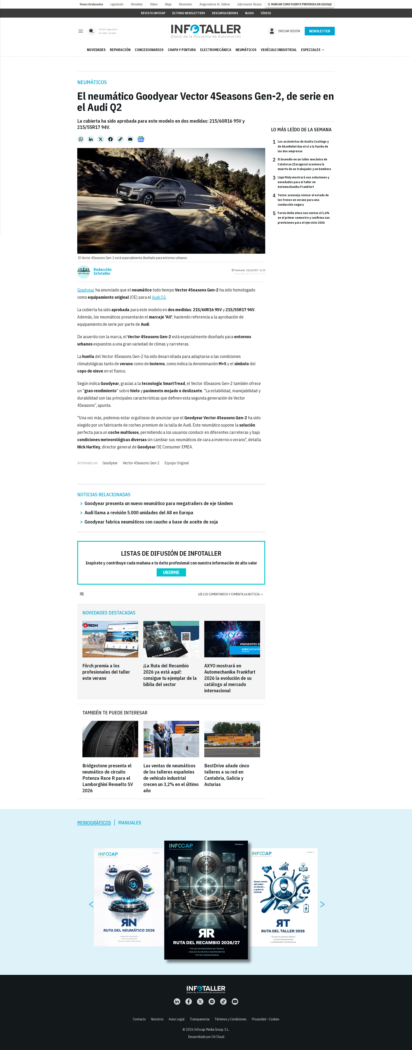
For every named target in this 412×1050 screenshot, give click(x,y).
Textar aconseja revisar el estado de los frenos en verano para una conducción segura (301, 200)
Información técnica (249, 4)
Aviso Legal (177, 1019)
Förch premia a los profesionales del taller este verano (106, 671)
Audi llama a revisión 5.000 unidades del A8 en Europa (139, 512)
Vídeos (154, 4)
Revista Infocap (153, 13)
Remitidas (137, 4)
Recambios (185, 4)
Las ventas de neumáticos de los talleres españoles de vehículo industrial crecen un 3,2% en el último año (171, 778)
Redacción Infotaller (103, 271)
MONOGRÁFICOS (94, 822)
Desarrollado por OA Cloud (206, 1037)
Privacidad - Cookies (265, 1019)
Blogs (168, 4)
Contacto (139, 1019)
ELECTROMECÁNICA (215, 50)
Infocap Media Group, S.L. (211, 1029)
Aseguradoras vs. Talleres (215, 4)
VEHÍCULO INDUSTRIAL (279, 50)
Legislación (116, 4)
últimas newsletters (188, 13)
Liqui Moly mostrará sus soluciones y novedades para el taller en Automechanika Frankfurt (301, 182)
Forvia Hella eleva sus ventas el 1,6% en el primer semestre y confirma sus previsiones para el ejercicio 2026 (301, 218)
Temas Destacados (91, 4)
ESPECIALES (313, 50)
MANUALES (129, 822)
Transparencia (199, 1019)
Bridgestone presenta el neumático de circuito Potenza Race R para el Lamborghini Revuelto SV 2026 (107, 778)
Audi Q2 (159, 297)
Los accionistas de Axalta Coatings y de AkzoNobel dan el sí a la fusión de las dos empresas (301, 146)
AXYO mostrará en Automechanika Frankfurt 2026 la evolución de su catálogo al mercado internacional (229, 678)
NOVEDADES (96, 50)
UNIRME (171, 572)
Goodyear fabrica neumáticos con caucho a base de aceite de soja (151, 522)
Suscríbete (320, 31)
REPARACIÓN (120, 50)
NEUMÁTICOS (246, 50)
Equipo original (177, 462)
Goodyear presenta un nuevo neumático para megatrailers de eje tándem (159, 503)
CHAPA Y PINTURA (182, 50)
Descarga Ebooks (225, 13)
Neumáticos (92, 82)
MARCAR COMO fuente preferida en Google (301, 4)
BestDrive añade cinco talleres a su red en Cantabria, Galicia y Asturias (226, 774)
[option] (206, 900)
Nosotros (157, 1019)
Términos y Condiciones (231, 1019)
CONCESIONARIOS (149, 50)
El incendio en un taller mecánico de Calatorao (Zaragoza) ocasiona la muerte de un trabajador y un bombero (302, 164)
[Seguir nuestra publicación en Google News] (140, 139)
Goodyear (85, 290)
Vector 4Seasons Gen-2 (141, 462)
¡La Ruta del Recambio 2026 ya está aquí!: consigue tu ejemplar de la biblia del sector (170, 674)
